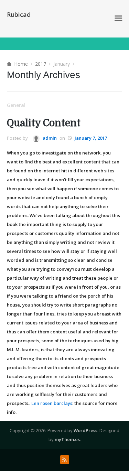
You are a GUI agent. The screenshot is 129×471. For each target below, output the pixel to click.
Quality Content (43, 123)
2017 (40, 64)
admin (49, 138)
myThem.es (67, 439)
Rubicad (19, 14)
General (16, 105)
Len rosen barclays (51, 403)
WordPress (85, 430)
